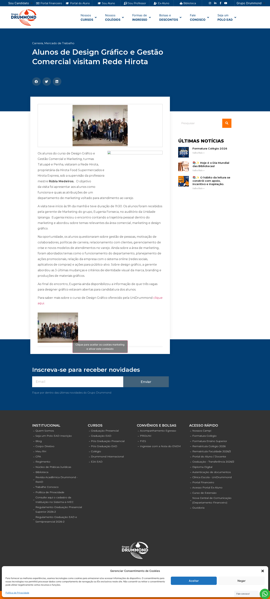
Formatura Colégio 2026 (209, 148)
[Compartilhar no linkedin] (57, 81)
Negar (241, 580)
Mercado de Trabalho (59, 43)
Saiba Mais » (198, 153)
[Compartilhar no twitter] (46, 81)
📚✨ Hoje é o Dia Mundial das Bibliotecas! (210, 164)
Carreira (37, 43)
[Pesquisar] (226, 123)
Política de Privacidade (17, 592)
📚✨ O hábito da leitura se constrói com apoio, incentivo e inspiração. (211, 181)
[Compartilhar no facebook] (36, 81)
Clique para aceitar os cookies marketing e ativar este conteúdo (100, 346)
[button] (262, 571)
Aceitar (194, 580)
